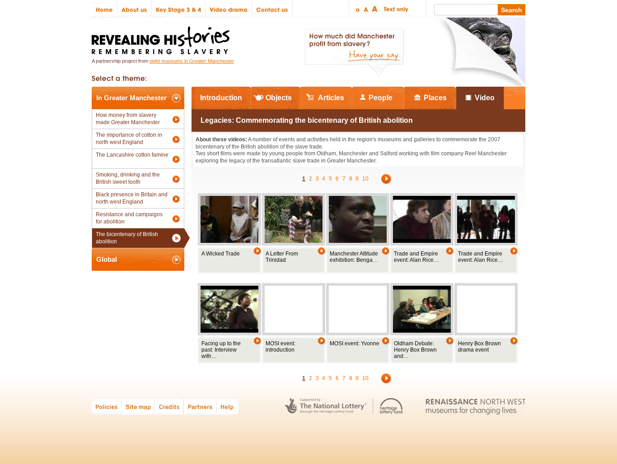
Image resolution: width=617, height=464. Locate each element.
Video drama (229, 9)
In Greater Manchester (131, 98)
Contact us (272, 9)
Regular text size (366, 9)
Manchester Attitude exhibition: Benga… (354, 257)
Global (106, 259)
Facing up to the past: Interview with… (221, 349)
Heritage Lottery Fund (391, 406)
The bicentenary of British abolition (127, 238)
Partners (200, 406)
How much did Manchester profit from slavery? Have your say (354, 52)
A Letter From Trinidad (282, 257)
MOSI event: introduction (280, 346)
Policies (107, 406)
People (381, 98)
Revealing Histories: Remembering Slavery (162, 38)
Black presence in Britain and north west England (132, 198)
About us (134, 9)
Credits (169, 406)
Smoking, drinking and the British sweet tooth (128, 178)
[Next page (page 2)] (386, 179)
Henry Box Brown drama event (479, 346)
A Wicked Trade (220, 254)
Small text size (357, 9)
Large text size (375, 9)
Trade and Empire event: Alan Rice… (416, 257)
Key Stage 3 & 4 (178, 9)
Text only (394, 9)
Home (104, 9)
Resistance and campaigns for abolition (129, 218)
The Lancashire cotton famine (132, 155)
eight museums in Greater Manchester (192, 61)
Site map (138, 406)
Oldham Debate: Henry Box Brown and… (415, 349)
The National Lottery (326, 406)
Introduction (221, 98)
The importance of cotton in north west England (129, 138)
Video (485, 98)
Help (228, 406)
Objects (279, 98)
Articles (331, 98)
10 (365, 179)
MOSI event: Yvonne (354, 343)
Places (435, 98)
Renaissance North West (475, 406)
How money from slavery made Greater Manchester (128, 118)
